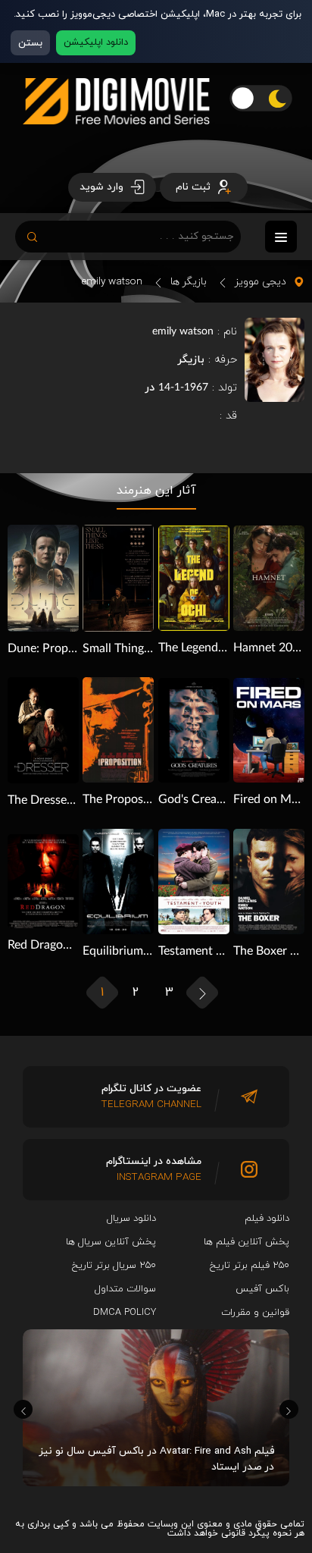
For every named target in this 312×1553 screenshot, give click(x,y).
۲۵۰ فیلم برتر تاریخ (249, 1265)
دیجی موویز (260, 282)
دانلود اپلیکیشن (96, 42)
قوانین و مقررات (255, 1312)
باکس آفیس (262, 1289)
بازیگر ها (188, 282)
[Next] (288, 1409)
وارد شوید (103, 187)
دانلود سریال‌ (131, 1218)
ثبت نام (195, 187)
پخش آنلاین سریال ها (111, 1242)
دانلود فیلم (267, 1218)
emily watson (112, 282)
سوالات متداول (125, 1289)
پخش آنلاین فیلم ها (246, 1242)
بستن (30, 43)
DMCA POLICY (124, 1312)
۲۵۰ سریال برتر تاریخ (114, 1265)
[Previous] (23, 1409)
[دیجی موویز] (116, 136)
